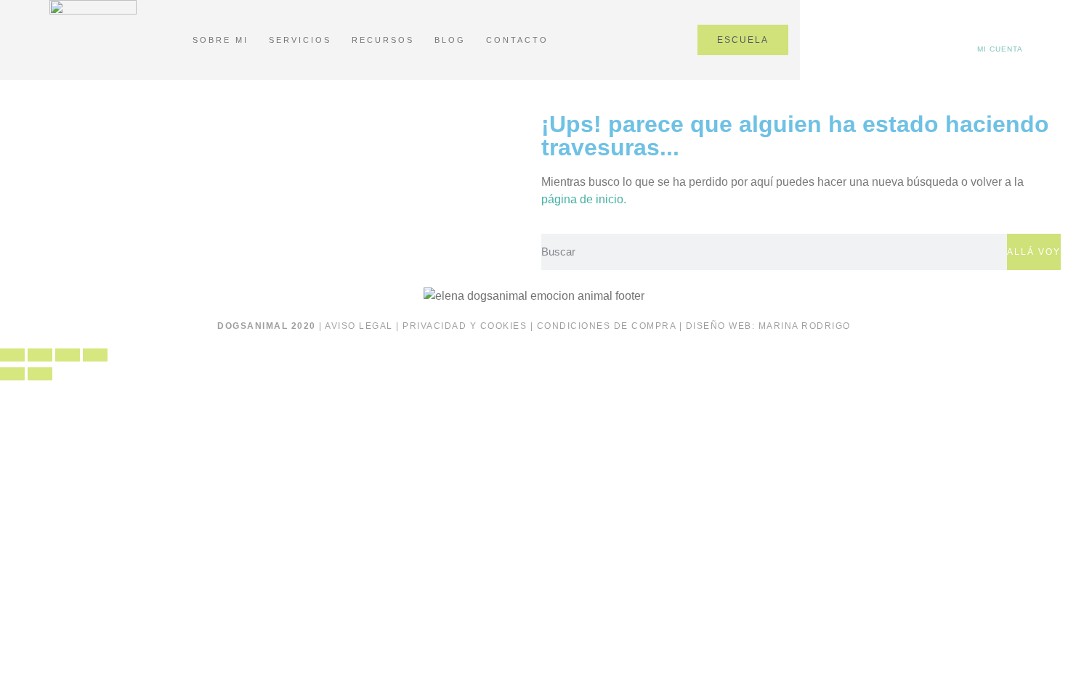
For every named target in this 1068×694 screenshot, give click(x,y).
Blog (450, 40)
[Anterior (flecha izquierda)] (12, 373)
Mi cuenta (1000, 49)
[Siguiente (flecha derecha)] (40, 373)
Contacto (517, 40)
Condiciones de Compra (606, 326)
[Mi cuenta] (1000, 37)
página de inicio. (583, 199)
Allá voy (1034, 252)
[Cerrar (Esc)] (95, 355)
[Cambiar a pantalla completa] (40, 355)
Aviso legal (359, 326)
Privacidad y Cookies (464, 326)
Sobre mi (220, 40)
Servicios (300, 40)
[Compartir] (67, 355)
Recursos (383, 40)
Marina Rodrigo (804, 326)
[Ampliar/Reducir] (12, 355)
